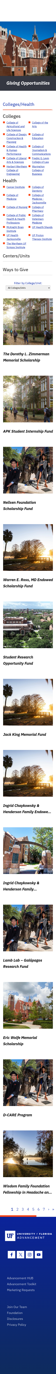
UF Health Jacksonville (14, 237)
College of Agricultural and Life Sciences (16, 126)
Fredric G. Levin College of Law (40, 160)
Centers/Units (16, 256)
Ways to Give (15, 269)
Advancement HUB (20, 1278)
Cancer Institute (16, 187)
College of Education (38, 136)
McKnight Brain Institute (15, 229)
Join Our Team (17, 1307)
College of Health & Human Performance (17, 150)
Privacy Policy (16, 1324)
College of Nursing (17, 207)
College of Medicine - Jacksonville (39, 199)
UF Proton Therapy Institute (42, 237)
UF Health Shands (42, 227)
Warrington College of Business (38, 170)
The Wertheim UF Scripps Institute (16, 245)
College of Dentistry (38, 189)
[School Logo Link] (26, 1236)
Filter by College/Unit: (28, 283)
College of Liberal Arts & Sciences (17, 160)
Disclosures (15, 1319)
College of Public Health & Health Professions (16, 219)
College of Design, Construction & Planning (17, 138)
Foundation (15, 1313)
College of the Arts (40, 124)
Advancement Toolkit (21, 1284)
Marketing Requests (21, 1290)
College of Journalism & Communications (41, 150)
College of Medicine (12, 197)
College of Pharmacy (38, 209)
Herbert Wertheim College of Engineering (17, 170)
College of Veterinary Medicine (38, 219)
